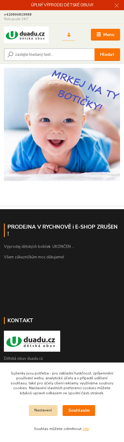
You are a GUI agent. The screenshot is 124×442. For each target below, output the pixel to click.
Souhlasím (79, 410)
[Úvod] (28, 34)
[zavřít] (116, 6)
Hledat (107, 54)
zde (85, 428)
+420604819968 (18, 14)
